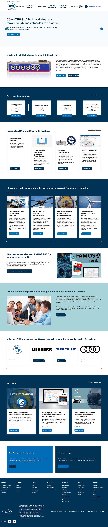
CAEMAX (94, 490)
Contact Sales (80, 489)
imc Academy (65, 487)
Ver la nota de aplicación (13, 34)
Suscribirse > (13, 466)
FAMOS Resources (35, 489)
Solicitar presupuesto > (73, 75)
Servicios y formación (63, 6)
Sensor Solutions (4, 489)
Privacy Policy (91, 511)
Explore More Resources (94, 382)
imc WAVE (18, 489)
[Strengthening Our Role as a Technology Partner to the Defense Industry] (86, 399)
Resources (65, 482)
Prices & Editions (35, 490)
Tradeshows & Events (66, 492)
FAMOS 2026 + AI (35, 487)
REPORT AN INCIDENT (103, 511)
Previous (7, 241)
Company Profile (96, 489)
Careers (94, 494)
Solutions (49, 482)
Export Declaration (65, 501)
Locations (79, 494)
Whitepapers (64, 490)
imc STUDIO (18, 487)
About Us (95, 482)
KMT (94, 492)
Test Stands (3, 492)
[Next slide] (101, 28)
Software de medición (30, 6)
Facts (94, 499)
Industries (49, 485)
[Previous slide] (6, 28)
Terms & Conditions (96, 497)
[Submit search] (86, 6)
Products (3, 482)
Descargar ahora (62, 233)
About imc (95, 485)
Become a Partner (81, 492)
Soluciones (42, 6)
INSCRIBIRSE (98, 6)
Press (63, 499)
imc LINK (18, 490)
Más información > (61, 75)
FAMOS (17, 485)
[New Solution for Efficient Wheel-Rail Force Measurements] (21, 399)
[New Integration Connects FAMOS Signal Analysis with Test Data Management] (54, 399)
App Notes (64, 489)
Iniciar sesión (92, 6)
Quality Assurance (96, 496)
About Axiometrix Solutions (98, 487)
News (63, 497)
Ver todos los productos (94, 130)
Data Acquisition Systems (6, 485)
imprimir (82, 511)
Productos (20, 6)
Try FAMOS (34, 492)
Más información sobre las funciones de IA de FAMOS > (20, 271)
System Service (81, 487)
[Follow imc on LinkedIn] (9, 521)
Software (18, 482)
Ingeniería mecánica (39, 360)
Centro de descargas (52, 6)
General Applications (51, 487)
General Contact (81, 490)
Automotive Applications (51, 489)
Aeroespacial (61, 360)
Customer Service (81, 485)
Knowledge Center (65, 485)
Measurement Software (5, 487)
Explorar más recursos (13, 191)
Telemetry (3, 490)
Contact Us (81, 482)
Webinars (64, 494)
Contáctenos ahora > (63, 466)
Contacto (74, 6)
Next (101, 241)
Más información (16, 115)
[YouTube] (14, 521)
